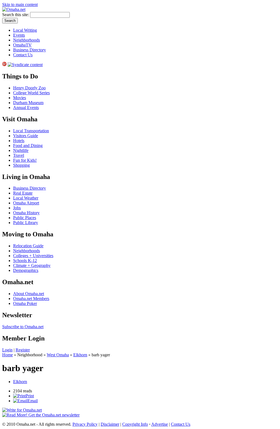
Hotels (18, 140)
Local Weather (25, 198)
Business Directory (29, 50)
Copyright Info (135, 424)
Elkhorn (80, 354)
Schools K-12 (25, 260)
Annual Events (26, 107)
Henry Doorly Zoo (29, 88)
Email (33, 400)
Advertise (159, 424)
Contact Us (23, 54)
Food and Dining (28, 145)
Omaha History (26, 212)
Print (30, 395)
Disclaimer (110, 424)
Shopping (21, 165)
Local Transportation (31, 130)
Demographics (25, 270)
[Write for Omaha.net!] (22, 410)
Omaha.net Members (31, 298)
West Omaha (58, 354)
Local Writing (25, 30)
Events (19, 35)
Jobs (17, 207)
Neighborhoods (26, 40)
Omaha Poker (25, 303)
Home (7, 354)
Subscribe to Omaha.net (22, 326)
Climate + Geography (32, 265)
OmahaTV (22, 45)
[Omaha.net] (13, 9)
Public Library (25, 222)
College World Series (31, 92)
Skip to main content (20, 4)
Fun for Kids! (25, 160)
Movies (19, 97)
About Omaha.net (28, 293)
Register (23, 350)
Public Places (24, 217)
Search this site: (16, 14)
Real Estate (23, 193)
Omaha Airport (26, 203)
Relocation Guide (28, 245)
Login (7, 350)
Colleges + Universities (33, 255)
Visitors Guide (25, 135)
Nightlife (20, 150)
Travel (18, 155)
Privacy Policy (85, 424)
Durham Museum (28, 102)
